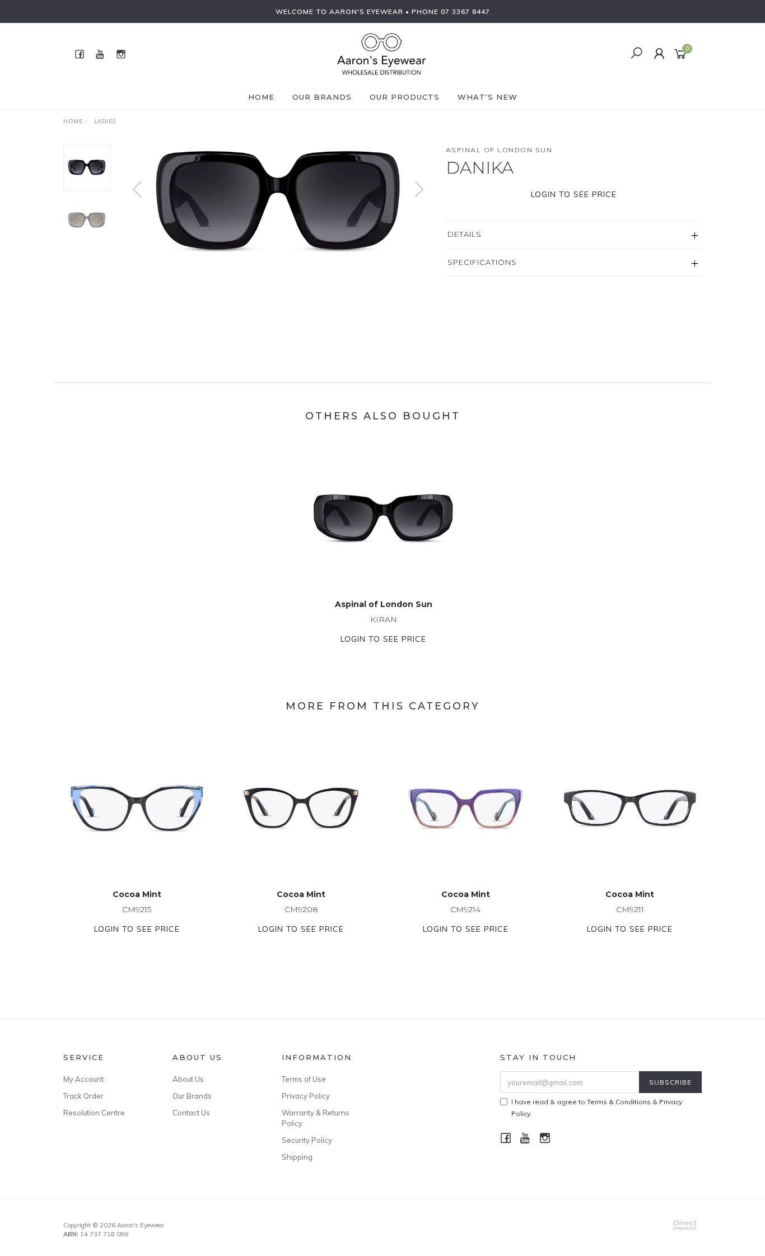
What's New (487, 96)
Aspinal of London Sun (499, 150)
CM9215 (136, 909)
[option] (278, 200)
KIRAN (383, 619)
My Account (83, 1079)
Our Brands (322, 96)
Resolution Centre (94, 1112)
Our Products (405, 96)
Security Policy (307, 1140)
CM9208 (301, 909)
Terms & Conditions (619, 1102)
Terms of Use (304, 1079)
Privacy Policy (306, 1095)
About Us (188, 1079)
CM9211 (630, 909)
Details (464, 234)
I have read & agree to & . (596, 1108)
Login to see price (574, 194)
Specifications (482, 262)
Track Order (83, 1095)
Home (261, 96)
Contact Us (191, 1112)
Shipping (297, 1156)
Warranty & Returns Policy (315, 1117)
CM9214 (465, 909)
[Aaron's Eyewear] (381, 53)
